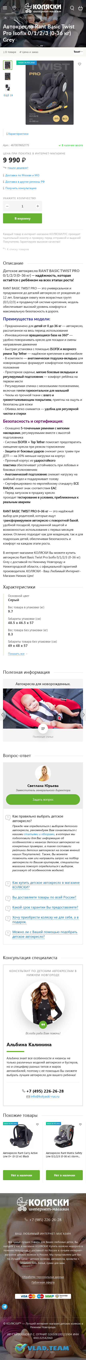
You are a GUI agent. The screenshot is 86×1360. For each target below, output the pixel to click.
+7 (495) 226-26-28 (45, 1091)
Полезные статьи (43, 736)
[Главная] (5, 18)
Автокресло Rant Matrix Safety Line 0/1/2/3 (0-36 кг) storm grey (64, 1154)
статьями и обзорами (39, 834)
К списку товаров (18, 249)
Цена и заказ (30, 52)
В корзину (23, 218)
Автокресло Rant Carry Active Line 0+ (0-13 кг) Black (20, 1154)
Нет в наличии (21, 1175)
